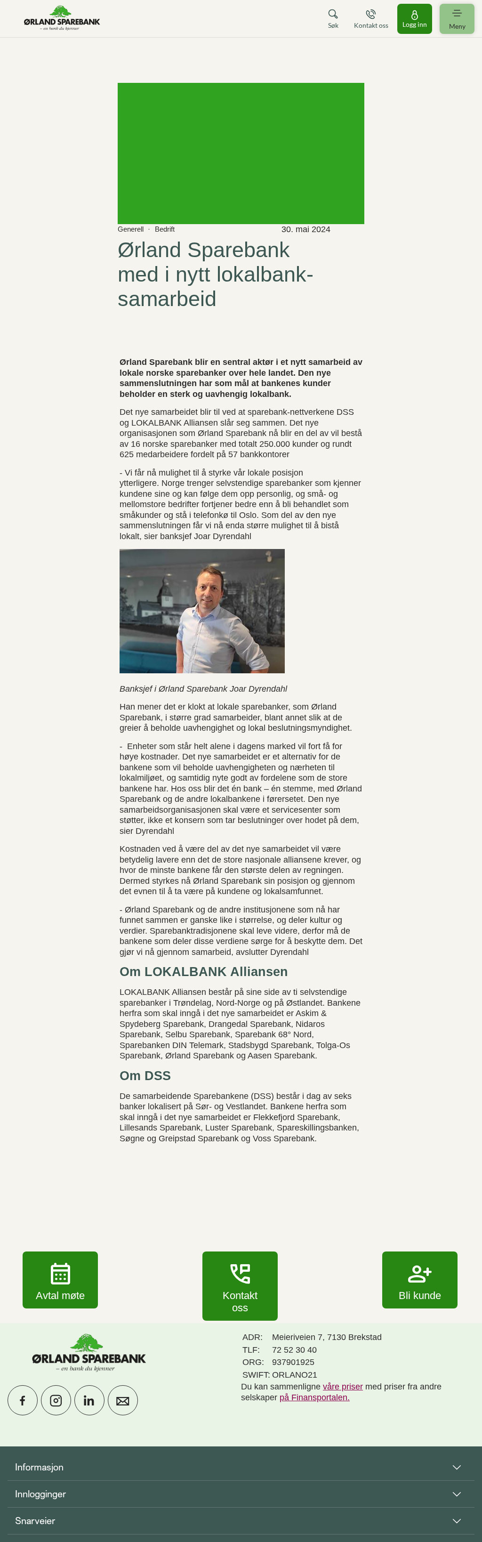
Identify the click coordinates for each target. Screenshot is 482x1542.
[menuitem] (62, 18)
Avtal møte (60, 1279)
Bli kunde (420, 1279)
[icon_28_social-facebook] (23, 1400)
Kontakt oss (240, 1286)
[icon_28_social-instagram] (56, 1400)
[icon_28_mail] (123, 1400)
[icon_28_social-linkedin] (89, 1400)
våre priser (343, 1386)
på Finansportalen (313, 1397)
